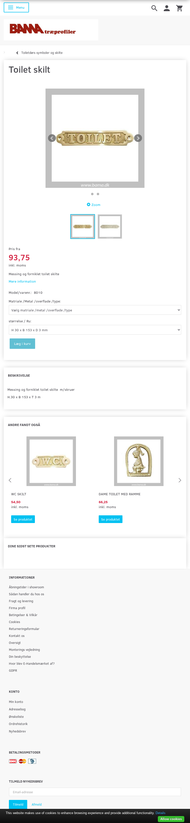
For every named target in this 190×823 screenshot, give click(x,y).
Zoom (96, 204)
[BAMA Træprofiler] (51, 28)
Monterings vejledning (24, 649)
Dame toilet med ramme (120, 494)
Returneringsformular (24, 628)
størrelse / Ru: (20, 321)
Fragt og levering (21, 601)
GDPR (13, 670)
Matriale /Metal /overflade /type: (35, 301)
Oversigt (15, 642)
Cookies (14, 622)
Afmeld (37, 804)
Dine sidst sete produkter (31, 546)
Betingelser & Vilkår (23, 615)
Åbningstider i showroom (26, 587)
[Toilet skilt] (95, 138)
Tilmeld (18, 804)
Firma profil (17, 608)
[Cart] (179, 8)
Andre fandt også (24, 424)
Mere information (22, 281)
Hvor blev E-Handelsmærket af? (32, 663)
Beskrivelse (19, 375)
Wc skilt (18, 494)
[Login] (166, 8)
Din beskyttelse (20, 656)
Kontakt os (16, 635)
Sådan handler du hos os (26, 594)
